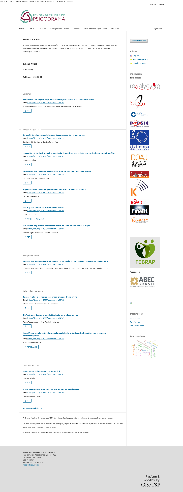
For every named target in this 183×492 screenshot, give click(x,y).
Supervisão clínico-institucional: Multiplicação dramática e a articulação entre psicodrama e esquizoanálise (69, 153)
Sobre (22, 28)
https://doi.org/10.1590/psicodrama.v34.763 (45, 156)
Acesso (161, 4)
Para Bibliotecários (137, 326)
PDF (28, 111)
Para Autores (135, 322)
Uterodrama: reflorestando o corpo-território (42, 371)
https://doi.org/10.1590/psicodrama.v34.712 (45, 138)
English (136, 55)
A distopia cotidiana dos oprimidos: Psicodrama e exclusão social (51, 389)
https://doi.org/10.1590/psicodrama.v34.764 (45, 102)
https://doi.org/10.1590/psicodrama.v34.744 (45, 192)
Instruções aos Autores (59, 28)
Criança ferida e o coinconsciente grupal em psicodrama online (50, 297)
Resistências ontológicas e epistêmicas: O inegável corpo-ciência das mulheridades (58, 99)
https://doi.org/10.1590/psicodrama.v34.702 (45, 300)
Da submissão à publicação (95, 28)
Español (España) (140, 63)
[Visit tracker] (131, 303)
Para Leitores (135, 318)
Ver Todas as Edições (31, 408)
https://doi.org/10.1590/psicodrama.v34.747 (45, 264)
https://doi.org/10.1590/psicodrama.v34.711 (45, 339)
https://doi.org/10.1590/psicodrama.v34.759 (45, 174)
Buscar (159, 28)
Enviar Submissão (139, 41)
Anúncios (115, 28)
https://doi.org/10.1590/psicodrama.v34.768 (45, 210)
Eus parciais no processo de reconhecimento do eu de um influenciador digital (56, 225)
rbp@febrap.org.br (31, 465)
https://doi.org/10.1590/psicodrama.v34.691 (45, 229)
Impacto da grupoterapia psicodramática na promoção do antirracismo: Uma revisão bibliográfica (65, 261)
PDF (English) (32, 347)
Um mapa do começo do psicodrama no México (43, 207)
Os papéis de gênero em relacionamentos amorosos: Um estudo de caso (54, 135)
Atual (32, 28)
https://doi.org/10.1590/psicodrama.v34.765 (45, 392)
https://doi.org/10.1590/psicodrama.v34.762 (45, 374)
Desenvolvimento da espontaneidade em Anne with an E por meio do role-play (57, 171)
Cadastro (76, 28)
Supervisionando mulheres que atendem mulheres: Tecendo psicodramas (54, 189)
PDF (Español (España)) (35, 219)
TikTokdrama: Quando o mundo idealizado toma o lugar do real (50, 315)
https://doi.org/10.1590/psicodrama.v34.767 (45, 318)
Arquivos (42, 28)
